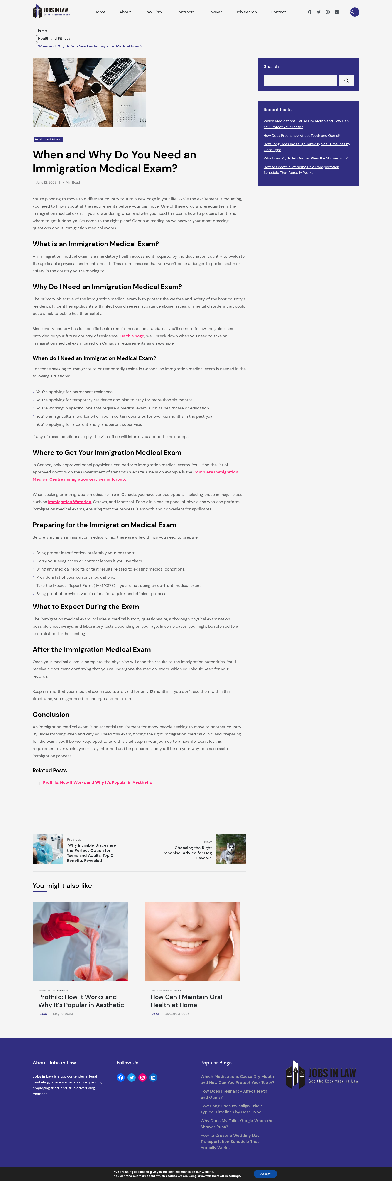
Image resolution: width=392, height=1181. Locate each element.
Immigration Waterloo (69, 502)
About (125, 12)
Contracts (185, 12)
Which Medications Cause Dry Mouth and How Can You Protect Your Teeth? (306, 124)
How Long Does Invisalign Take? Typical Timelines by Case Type (307, 147)
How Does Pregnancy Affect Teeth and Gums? (302, 135)
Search (271, 66)
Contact (278, 12)
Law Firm (153, 12)
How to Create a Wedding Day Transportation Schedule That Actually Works (301, 169)
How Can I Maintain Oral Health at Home (186, 1001)
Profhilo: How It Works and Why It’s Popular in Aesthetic (97, 782)
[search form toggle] (354, 12)
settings (234, 1176)
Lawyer (215, 12)
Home (99, 12)
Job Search (246, 12)
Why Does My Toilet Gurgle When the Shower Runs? (306, 158)
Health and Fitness (48, 139)
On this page (132, 336)
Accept (265, 1174)
